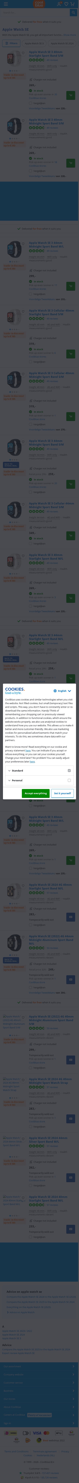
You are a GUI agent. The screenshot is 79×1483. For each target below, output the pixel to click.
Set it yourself (62, 793)
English (62, 690)
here (28, 750)
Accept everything (36, 793)
